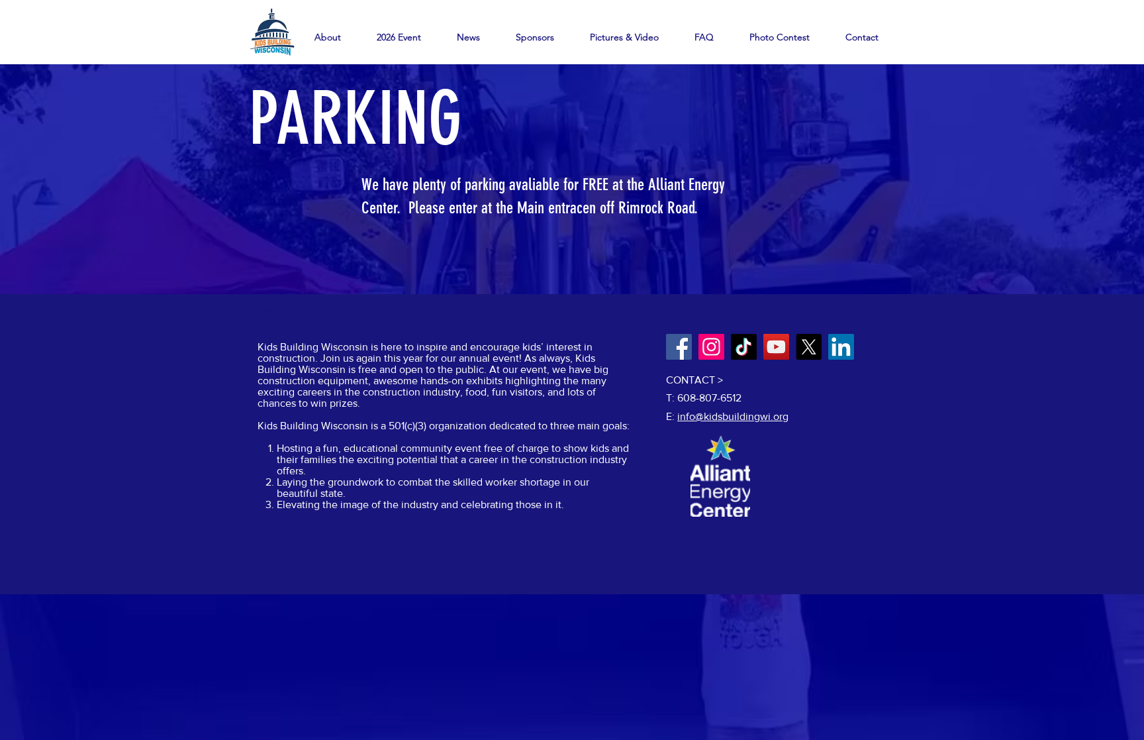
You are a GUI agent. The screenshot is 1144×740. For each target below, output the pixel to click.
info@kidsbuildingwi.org (732, 416)
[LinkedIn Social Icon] (841, 347)
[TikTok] (744, 347)
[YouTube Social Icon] (776, 347)
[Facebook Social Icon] (679, 347)
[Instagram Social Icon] (711, 347)
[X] (809, 347)
